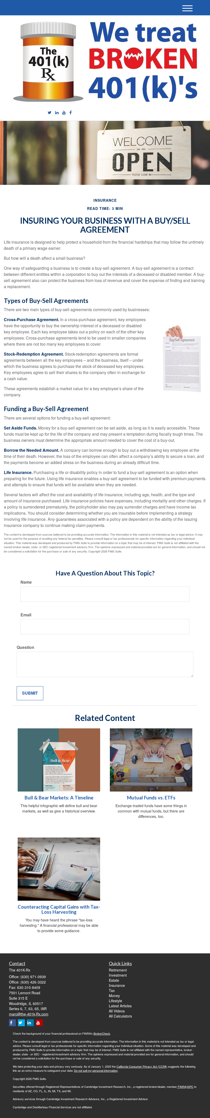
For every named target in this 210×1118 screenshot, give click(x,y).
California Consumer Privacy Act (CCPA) (142, 1066)
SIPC (190, 1087)
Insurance (117, 985)
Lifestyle (115, 1000)
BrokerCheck (101, 1033)
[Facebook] (70, 113)
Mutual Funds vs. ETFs (151, 797)
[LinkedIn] (57, 113)
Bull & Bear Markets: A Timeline (59, 797)
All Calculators (120, 1016)
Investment (118, 975)
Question (25, 647)
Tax (112, 990)
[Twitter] (49, 113)
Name (26, 582)
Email (25, 615)
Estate (114, 980)
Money (114, 995)
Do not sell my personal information (96, 1070)
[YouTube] (64, 113)
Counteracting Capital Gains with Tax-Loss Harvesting (59, 909)
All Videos (117, 1010)
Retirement (118, 970)
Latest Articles (120, 1005)
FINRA (181, 1087)
